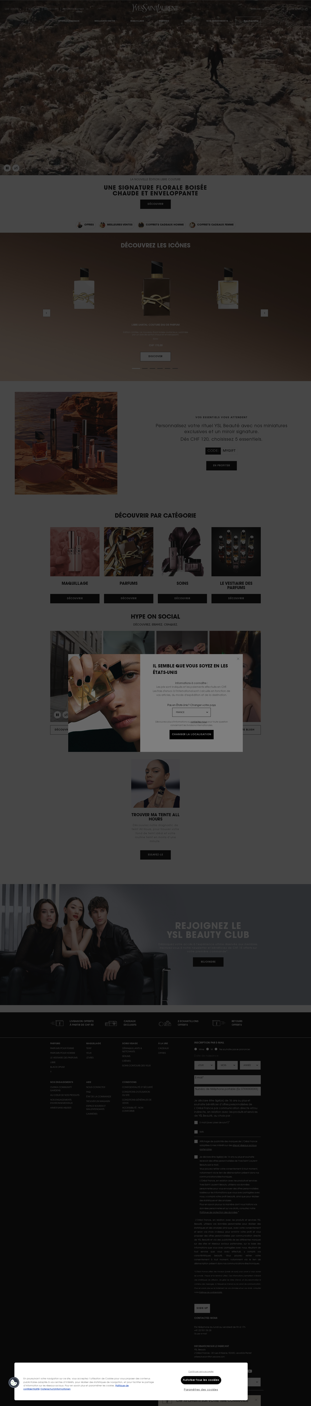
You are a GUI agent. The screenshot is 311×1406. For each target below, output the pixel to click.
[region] (131, 1381)
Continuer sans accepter (201, 1372)
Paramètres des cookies (201, 1390)
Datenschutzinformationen (55, 1389)
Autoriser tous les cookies (201, 1380)
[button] (14, 1382)
